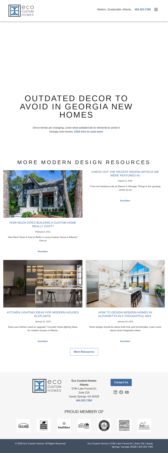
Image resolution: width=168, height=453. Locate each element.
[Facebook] (121, 392)
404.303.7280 (84, 400)
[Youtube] (127, 392)
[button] (84, 352)
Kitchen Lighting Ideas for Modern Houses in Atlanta (43, 314)
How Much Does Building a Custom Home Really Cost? (43, 224)
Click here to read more (88, 131)
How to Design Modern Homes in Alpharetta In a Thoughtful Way (125, 314)
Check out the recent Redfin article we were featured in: (125, 173)
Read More (43, 251)
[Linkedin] (115, 392)
